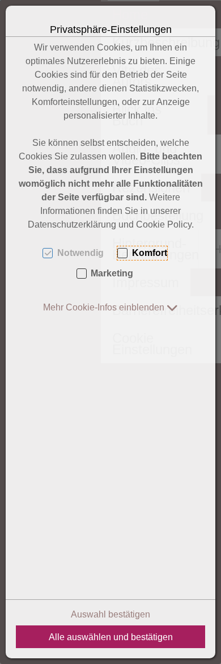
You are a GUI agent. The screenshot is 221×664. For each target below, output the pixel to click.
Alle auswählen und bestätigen (111, 637)
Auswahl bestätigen (110, 614)
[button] (110, 307)
